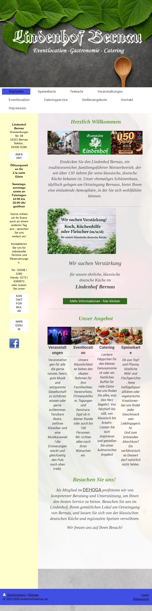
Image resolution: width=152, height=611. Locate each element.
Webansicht (141, 599)
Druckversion (16, 595)
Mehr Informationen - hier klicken (95, 301)
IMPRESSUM (19, 325)
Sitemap (33, 595)
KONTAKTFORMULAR (19, 303)
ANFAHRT (19, 156)
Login (145, 595)
